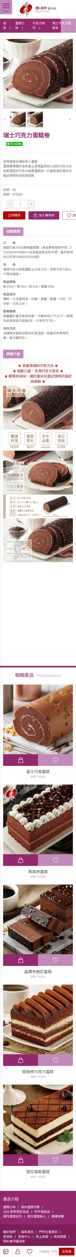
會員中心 (24, 1237)
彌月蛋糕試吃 (12, 1216)
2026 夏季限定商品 (16, 1212)
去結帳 (66, 1251)
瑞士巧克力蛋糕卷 (61, 25)
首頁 (4, 25)
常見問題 (60, 1237)
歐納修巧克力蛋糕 (38, 1071)
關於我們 (9, 1232)
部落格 (7, 1237)
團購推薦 (57, 1216)
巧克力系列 (39, 25)
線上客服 (42, 1237)
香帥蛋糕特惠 (30, 1207)
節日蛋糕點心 (36, 1216)
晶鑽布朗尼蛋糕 (38, 971)
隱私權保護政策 (14, 1241)
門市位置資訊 (48, 1232)
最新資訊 (27, 1232)
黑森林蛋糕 (38, 871)
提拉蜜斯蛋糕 (38, 1171)
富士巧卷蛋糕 (38, 771)
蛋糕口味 (20, 25)
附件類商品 (42, 1212)
